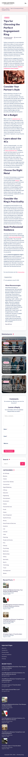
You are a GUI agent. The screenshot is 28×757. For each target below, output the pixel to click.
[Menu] (25, 3)
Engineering (6, 495)
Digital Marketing (7, 487)
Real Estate (6, 551)
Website (6, 443)
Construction (6, 484)
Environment (6, 501)
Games (4, 512)
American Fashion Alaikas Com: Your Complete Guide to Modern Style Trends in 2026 (13, 387)
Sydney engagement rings (11, 150)
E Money (5, 490)
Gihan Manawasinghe (13, 285)
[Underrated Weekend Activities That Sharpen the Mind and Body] (6, 585)
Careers (5, 479)
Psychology (6, 548)
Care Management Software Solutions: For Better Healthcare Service (13, 605)
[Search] (22, 463)
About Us (4, 648)
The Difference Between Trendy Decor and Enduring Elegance (13, 620)
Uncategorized (6, 570)
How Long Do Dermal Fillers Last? (11, 689)
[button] (8, 324)
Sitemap (4, 658)
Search (5, 459)
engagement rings (16, 118)
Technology (6, 565)
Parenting (5, 537)
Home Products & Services (9, 523)
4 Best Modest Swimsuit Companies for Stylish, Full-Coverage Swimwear (13, 348)
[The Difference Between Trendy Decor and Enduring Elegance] (6, 614)
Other (4, 534)
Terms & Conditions (6, 654)
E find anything (21, 272)
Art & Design (6, 473)
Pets (4, 542)
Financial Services (7, 506)
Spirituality (5, 559)
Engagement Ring (8, 277)
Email (5, 436)
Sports (4, 562)
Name (5, 429)
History (5, 520)
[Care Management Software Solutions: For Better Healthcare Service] (6, 600)
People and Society (8, 540)
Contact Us (4, 650)
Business (5, 476)
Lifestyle (5, 531)
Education (5, 492)
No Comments (9, 38)
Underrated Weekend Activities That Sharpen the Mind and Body (13, 590)
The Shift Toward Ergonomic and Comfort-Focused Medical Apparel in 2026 (13, 368)
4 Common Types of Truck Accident (12, 634)
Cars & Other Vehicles (8, 481)
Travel (4, 567)
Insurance (5, 526)
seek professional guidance (15, 237)
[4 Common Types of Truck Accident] (6, 629)
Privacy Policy (5, 652)
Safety (4, 556)
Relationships (6, 554)
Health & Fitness (7, 517)
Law (4, 529)
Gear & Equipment (7, 515)
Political (5, 545)
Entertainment (6, 498)
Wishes (5, 573)
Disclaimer (4, 656)
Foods (4, 509)
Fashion (7, 17)
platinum (17, 180)
